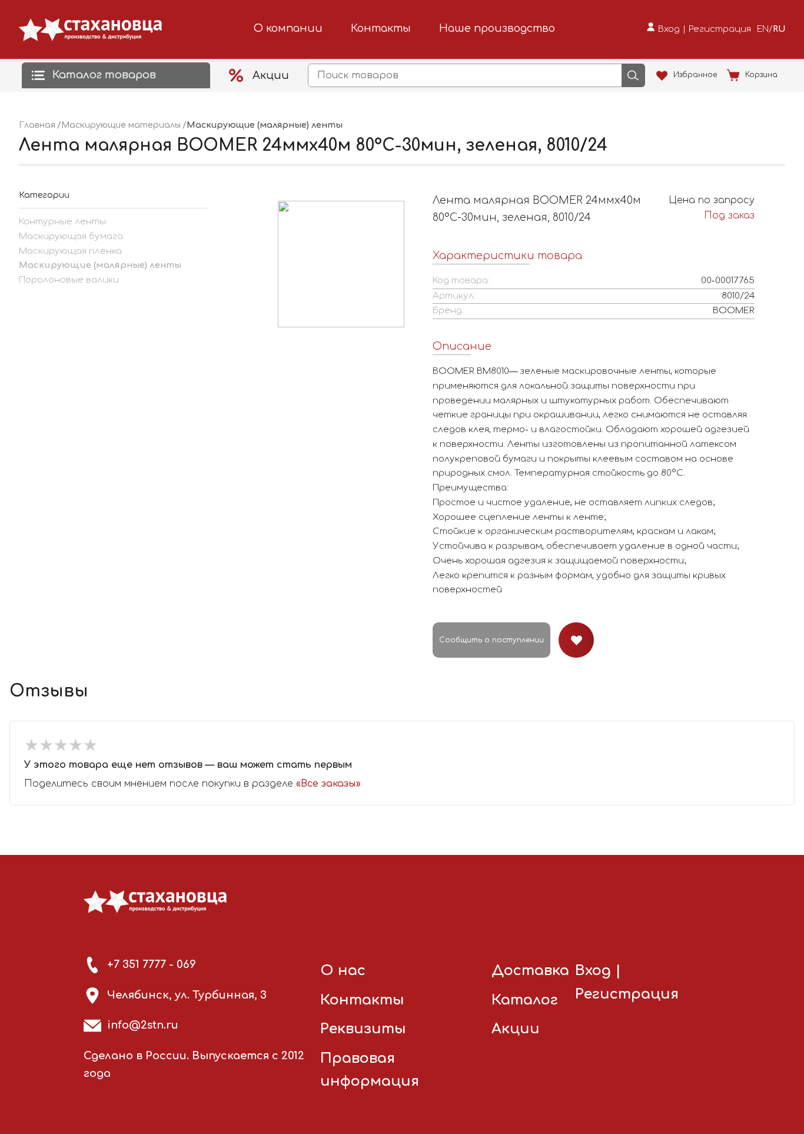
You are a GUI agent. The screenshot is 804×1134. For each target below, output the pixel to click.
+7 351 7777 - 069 (151, 964)
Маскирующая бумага (71, 236)
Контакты (381, 28)
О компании (288, 28)
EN (763, 29)
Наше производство (497, 28)
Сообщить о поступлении (491, 640)
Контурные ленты (62, 222)
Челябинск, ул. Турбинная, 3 (187, 995)
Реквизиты (363, 1029)
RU (779, 29)
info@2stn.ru (142, 1025)
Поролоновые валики (69, 280)
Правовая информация (369, 1070)
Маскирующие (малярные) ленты (100, 265)
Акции (515, 1029)
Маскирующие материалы (121, 125)
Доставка (530, 971)
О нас (343, 971)
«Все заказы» (328, 783)
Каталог (524, 1000)
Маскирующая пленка (70, 251)
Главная (37, 125)
